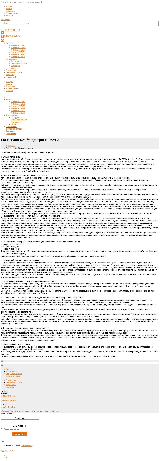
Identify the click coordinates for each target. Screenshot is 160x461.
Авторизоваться (13, 13)
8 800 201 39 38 (10, 30)
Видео (13, 68)
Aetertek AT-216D (18, 48)
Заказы (9, 9)
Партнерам (15, 66)
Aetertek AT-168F (18, 57)
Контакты (10, 75)
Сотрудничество (13, 376)
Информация (11, 59)
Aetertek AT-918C (18, 50)
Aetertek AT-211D (18, 45)
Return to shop (27, 446)
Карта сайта (11, 385)
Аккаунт (9, 6)
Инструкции (16, 61)
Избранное (10, 11)
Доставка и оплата (14, 72)
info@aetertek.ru (10, 35)
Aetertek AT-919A (18, 52)
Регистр (9, 15)
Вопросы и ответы (19, 63)
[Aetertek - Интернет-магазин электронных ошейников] (5, 20)
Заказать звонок (8, 400)
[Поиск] (28, 23)
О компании (11, 70)
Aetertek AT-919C (18, 54)
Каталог (9, 43)
